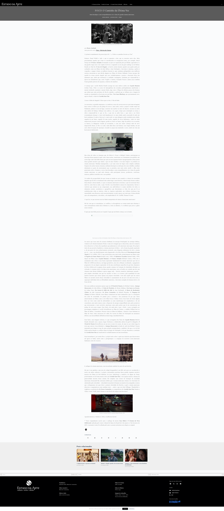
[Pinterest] (101, 437)
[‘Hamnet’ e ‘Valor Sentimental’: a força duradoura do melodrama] (136, 455)
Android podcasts (175, 490)
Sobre (131, 4)
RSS (172, 495)
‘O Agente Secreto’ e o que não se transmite (86, 463)
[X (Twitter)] (94, 437)
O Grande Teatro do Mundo (116, 4)
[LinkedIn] (108, 437)
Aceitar (125, 508)
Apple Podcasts (175, 492)
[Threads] (129, 437)
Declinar (132, 508)
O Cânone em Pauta (96, 4)
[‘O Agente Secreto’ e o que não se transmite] (88, 455)
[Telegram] (115, 437)
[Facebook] (88, 437)
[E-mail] (136, 437)
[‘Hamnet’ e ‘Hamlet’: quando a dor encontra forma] (112, 455)
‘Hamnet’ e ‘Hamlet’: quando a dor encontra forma (112, 463)
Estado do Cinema (105, 4)
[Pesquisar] (221, 4)
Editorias (125, 4)
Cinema (120, 17)
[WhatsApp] (122, 437)
